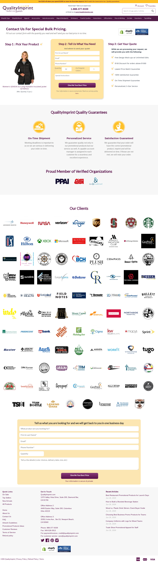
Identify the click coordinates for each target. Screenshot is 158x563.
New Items (138, 18)
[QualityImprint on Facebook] (47, 541)
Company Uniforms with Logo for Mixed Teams (124, 521)
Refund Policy (33, 559)
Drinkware (74, 18)
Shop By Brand (17, 18)
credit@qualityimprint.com (69, 533)
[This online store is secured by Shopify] (126, 32)
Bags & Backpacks (62, 18)
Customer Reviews (9, 529)
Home (4, 510)
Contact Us (6, 516)
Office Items (108, 18)
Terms (42, 559)
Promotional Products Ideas (13, 526)
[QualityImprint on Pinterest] (52, 541)
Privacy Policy (21, 559)
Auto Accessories (48, 18)
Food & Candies (85, 18)
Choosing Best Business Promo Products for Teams (126, 515)
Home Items (97, 18)
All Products (7, 504)
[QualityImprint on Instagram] (57, 541)
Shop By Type (5, 18)
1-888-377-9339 (79, 9)
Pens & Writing (120, 18)
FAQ (4, 520)
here (76, 93)
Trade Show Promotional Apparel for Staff (122, 527)
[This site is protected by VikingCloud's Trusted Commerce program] (141, 32)
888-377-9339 (52, 528)
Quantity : (58, 69)
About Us (6, 513)
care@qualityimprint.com (84, 12)
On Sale (129, 18)
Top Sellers (6, 498)
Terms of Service (9, 532)
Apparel (26, 18)
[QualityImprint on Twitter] (42, 541)
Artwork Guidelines (9, 523)
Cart (154, 23)
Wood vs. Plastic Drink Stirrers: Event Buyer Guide (125, 508)
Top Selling (147, 18)
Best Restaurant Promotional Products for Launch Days (127, 495)
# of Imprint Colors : (80, 69)
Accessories (36, 18)
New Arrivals (7, 501)
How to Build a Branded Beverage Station (122, 502)
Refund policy (7, 536)
